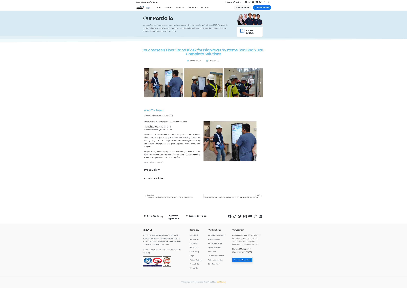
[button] (146, 83)
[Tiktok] (234, 216)
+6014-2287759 (247, 252)
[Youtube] (250, 216)
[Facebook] (246, 2)
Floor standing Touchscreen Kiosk (186, 154)
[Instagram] (260, 2)
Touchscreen (173, 122)
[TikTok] (264, 2)
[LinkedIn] (257, 2)
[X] (249, 2)
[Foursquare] (255, 216)
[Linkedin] (260, 216)
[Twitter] (240, 216)
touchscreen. (154, 154)
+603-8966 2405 (244, 249)
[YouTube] (253, 2)
